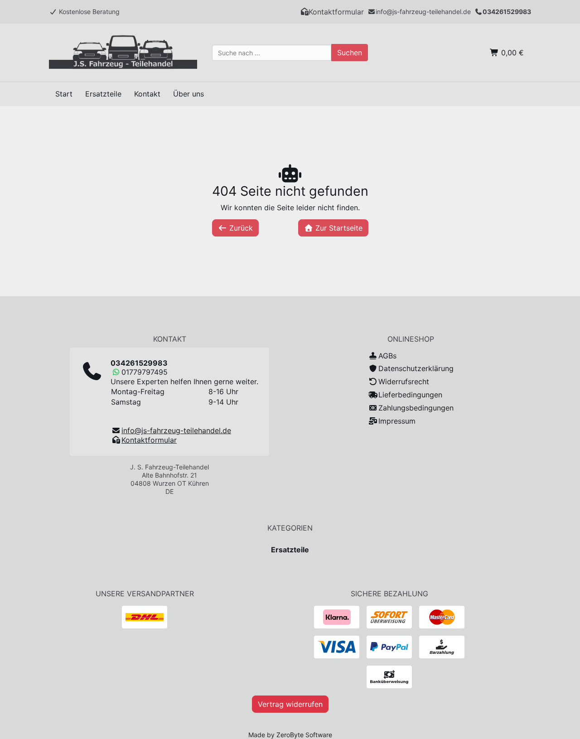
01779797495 (144, 372)
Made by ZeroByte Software (290, 735)
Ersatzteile (290, 549)
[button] (332, 11)
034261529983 (507, 11)
